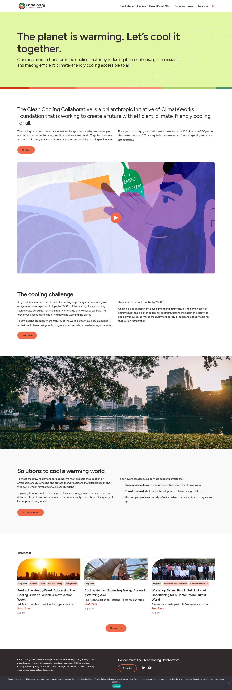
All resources (116, 628)
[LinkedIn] (144, 668)
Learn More (27, 335)
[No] (228, 683)
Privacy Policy (100, 679)
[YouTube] (150, 668)
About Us (26, 150)
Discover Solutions (30, 512)
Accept (117, 686)
